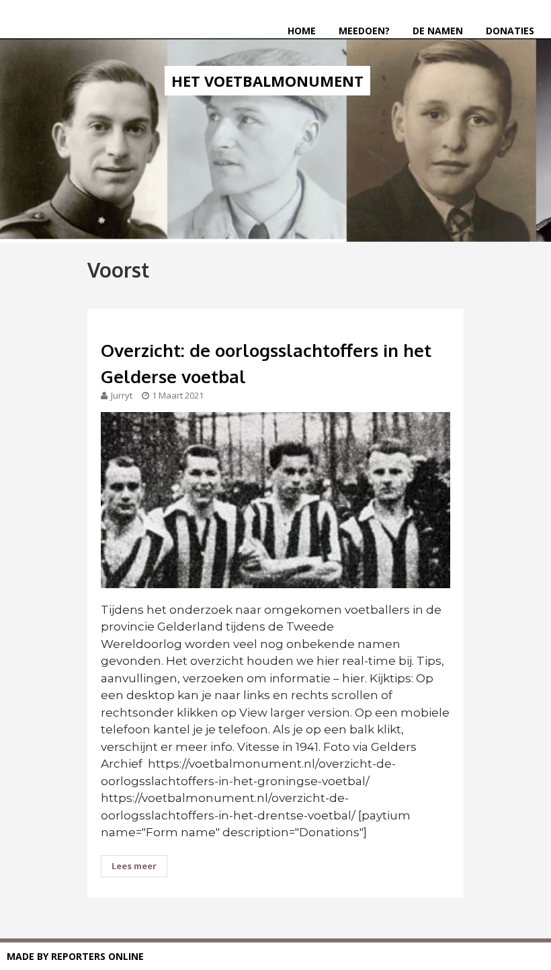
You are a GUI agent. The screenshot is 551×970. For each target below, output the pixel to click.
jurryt (121, 395)
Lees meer (134, 866)
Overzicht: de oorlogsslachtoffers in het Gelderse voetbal (266, 363)
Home (302, 30)
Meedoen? (364, 30)
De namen (438, 30)
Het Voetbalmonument (267, 81)
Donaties (510, 30)
